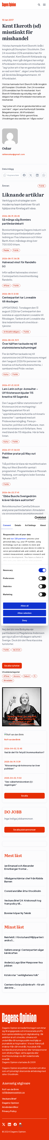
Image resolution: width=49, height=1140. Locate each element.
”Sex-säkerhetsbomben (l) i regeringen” (18, 783)
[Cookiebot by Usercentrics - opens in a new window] (35, 518)
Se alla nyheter (12, 665)
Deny (24, 620)
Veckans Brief (9, 1098)
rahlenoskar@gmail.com (13, 154)
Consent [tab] (7, 525)
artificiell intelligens (12, 331)
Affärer (7, 285)
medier (6, 250)
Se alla (24, 795)
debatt (27, 676)
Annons (16, 676)
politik (41, 186)
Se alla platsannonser (24, 829)
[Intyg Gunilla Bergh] (21, 706)
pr (35, 676)
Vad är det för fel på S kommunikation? (24, 752)
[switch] (42, 578)
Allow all (24, 605)
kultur (6, 374)
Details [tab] (18, 525)
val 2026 (16, 649)
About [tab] (43, 525)
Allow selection (24, 613)
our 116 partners (19, 538)
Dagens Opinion (10, 1102)
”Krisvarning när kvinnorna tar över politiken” (22, 767)
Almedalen (8, 680)
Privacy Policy (9, 1111)
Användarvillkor (10, 1107)
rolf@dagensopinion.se (13, 1092)
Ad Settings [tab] (30, 525)
